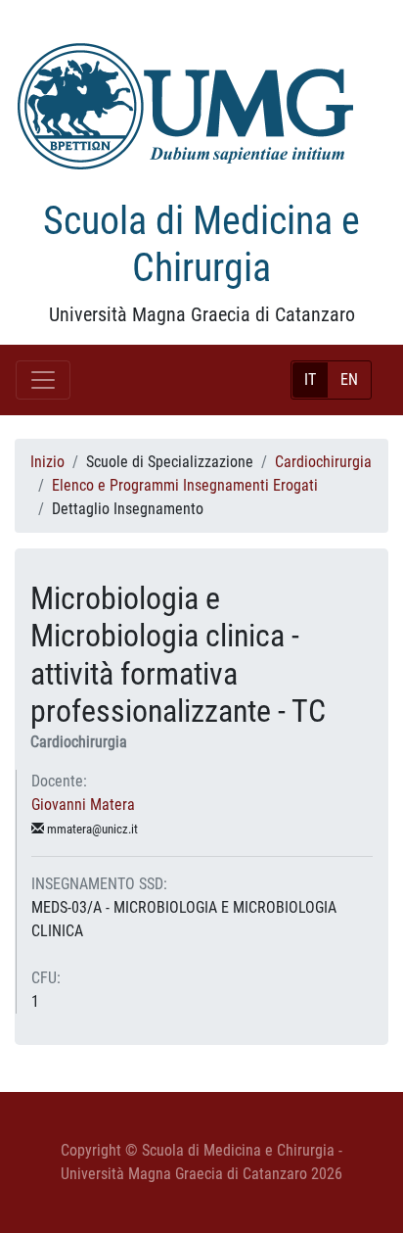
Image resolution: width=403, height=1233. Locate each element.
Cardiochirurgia (323, 461)
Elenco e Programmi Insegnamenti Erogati (185, 485)
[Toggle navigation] (43, 380)
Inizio (47, 461)
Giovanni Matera (83, 804)
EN (349, 379)
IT (310, 379)
